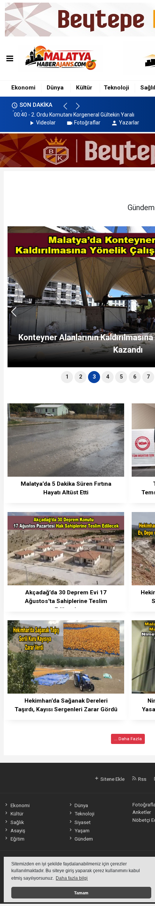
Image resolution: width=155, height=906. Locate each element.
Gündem (83, 839)
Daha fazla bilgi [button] (72, 878)
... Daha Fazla (128, 738)
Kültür (84, 87)
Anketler (141, 812)
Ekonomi (23, 87)
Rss (141, 779)
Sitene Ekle (112, 779)
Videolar (46, 123)
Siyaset (82, 822)
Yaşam (82, 830)
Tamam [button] (81, 893)
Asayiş (18, 830)
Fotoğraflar (87, 123)
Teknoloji (116, 87)
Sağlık (17, 822)
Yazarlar (129, 123)
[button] (69, 109)
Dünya (55, 87)
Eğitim (17, 839)
